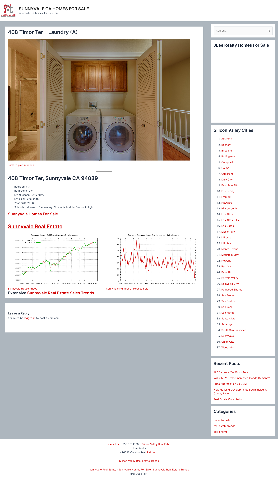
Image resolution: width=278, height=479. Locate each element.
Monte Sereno (229, 249)
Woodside (227, 347)
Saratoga (226, 324)
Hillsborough (229, 208)
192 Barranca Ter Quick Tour (231, 372)
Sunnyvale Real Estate (35, 226)
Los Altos (227, 214)
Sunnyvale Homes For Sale (33, 214)
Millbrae (226, 237)
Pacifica (226, 266)
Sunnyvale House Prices (22, 288)
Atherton (226, 139)
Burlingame (228, 156)
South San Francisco (233, 330)
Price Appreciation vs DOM (230, 383)
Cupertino (227, 173)
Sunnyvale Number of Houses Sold (127, 288)
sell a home (220, 431)
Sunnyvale (227, 335)
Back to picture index (21, 165)
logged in (29, 318)
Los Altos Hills (230, 220)
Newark (226, 260)
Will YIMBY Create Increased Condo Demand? (242, 378)
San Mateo (227, 312)
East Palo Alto (230, 185)
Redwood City (230, 283)
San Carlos (228, 301)
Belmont (226, 144)
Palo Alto (226, 272)
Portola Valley (229, 278)
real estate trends (224, 426)
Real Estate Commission (228, 399)
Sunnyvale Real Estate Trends (171, 469)
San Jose (226, 307)
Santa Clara (228, 318)
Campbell (227, 162)
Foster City (228, 191)
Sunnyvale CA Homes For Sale (54, 8)
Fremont (226, 196)
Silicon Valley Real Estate (156, 444)
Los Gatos (227, 225)
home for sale (222, 420)
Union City (227, 341)
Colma (225, 168)
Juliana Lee (113, 444)
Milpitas (226, 243)
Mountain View (230, 254)
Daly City (227, 179)
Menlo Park (228, 231)
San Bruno (227, 295)
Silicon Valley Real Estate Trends (139, 460)
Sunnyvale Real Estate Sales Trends (60, 293)
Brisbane (226, 150)
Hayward (226, 202)
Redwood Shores (231, 289)
